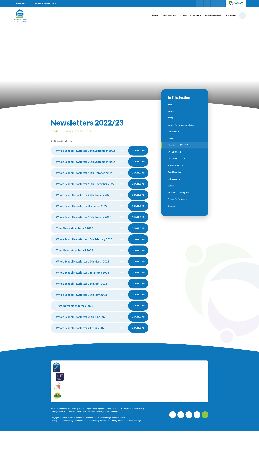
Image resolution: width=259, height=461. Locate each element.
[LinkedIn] (221, 3)
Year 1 (171, 104)
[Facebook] (199, 3)
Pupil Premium (174, 172)
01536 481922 (20, 3)
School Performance (177, 199)
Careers (171, 206)
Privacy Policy (116, 420)
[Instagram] (207, 3)
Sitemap (54, 420)
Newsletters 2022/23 (80, 131)
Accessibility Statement (72, 420)
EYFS (170, 118)
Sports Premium (175, 165)
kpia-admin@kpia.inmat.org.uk (45, 3)
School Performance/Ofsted (181, 124)
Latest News (174, 131)
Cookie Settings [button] (134, 420)
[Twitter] (214, 3)
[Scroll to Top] (205, 414)
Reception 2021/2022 (178, 158)
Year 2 (171, 111)
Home (55, 131)
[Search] (242, 15)
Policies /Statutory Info (178, 192)
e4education (119, 417)
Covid (170, 138)
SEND (171, 185)
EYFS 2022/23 (174, 152)
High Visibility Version (97, 420)
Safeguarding (174, 179)
